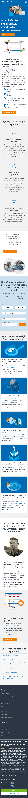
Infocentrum (4, 722)
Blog (2, 726)
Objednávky (4, 714)
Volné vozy (20, 307)
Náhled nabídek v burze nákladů (10, 735)
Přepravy (7, 307)
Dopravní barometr (6, 739)
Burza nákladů (5, 693)
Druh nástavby (6, 322)
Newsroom (4, 729)
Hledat (22, 324)
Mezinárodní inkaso (6, 717)
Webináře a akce (5, 732)
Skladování (4, 700)
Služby (3, 690)
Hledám (4, 305)
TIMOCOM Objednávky (8, 467)
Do (2, 316)
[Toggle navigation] (26, 2)
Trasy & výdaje (5, 706)
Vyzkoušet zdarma (9, 112)
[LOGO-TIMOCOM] (7, 1)
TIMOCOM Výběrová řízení (14, 368)
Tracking (3, 711)
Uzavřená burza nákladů (8, 696)
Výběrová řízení (5, 703)
